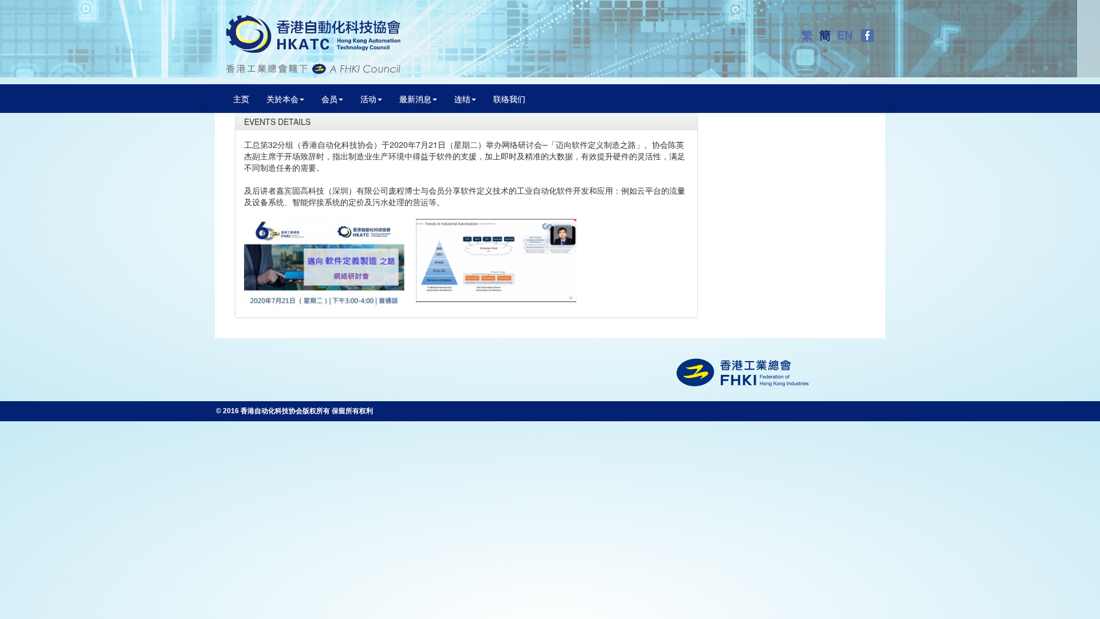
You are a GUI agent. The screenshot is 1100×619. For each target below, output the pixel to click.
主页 (241, 98)
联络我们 (509, 98)
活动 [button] (368, 98)
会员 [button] (329, 98)
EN (846, 34)
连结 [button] (462, 98)
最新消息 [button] (415, 98)
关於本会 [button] (282, 98)
